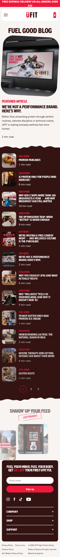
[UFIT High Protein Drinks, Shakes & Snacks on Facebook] (14, 499)
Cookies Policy (7, 549)
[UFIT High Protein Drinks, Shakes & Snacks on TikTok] (20, 499)
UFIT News (24, 231)
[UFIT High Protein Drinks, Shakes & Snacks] (32, 15)
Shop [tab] (9, 520)
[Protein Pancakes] (9, 160)
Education (24, 173)
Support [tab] (11, 529)
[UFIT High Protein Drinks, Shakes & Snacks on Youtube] (28, 499)
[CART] (54, 15)
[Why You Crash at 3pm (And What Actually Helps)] (9, 277)
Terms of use (20, 545)
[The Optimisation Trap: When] (9, 219)
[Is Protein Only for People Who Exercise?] (9, 179)
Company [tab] (12, 511)
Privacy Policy (7, 545)
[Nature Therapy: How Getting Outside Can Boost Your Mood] (9, 355)
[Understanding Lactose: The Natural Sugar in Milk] (9, 336)
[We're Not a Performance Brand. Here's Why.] (9, 259)
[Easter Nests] (9, 374)
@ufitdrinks (29, 416)
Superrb (40, 553)
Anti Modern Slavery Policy (12, 553)
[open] (7, 14)
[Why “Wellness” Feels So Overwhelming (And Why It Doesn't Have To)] (9, 298)
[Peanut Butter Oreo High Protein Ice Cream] (9, 318)
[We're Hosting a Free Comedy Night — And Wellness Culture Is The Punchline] (9, 239)
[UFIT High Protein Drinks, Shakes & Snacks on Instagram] (8, 499)
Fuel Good (24, 156)
